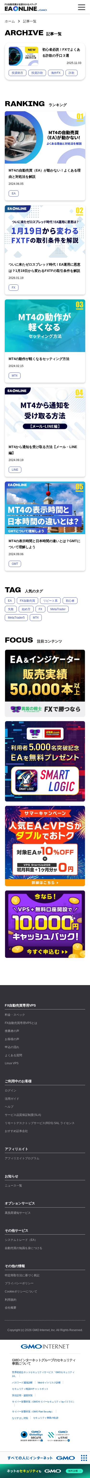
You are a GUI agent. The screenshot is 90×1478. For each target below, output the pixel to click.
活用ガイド (12, 1098)
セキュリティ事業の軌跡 (45, 1417)
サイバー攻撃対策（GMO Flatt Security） (33, 1411)
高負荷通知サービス (18, 1213)
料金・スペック (15, 1014)
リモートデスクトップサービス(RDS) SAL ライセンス (40, 1123)
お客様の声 (12, 1039)
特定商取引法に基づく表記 (22, 1275)
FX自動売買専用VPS (20, 1005)
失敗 (11, 609)
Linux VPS (11, 1063)
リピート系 (50, 600)
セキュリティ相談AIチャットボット (30, 1389)
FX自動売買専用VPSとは (21, 1023)
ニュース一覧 (13, 1185)
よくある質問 (13, 1055)
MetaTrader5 (16, 617)
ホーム (10, 21)
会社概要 (10, 1307)
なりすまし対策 (20, 1418)
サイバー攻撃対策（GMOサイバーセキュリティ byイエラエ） (43, 1401)
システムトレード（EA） (21, 1240)
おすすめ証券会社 (16, 1131)
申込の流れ (12, 1047)
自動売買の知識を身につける (23, 1248)
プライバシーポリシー (19, 1283)
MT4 (36, 617)
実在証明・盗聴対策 (22, 1395)
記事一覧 (29, 21)
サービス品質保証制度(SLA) (23, 1115)
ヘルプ (9, 1106)
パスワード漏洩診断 (22, 1382)
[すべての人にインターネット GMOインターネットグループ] (39, 1458)
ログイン (10, 1090)
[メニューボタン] (81, 7)
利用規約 (10, 1299)
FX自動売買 (27, 600)
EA (10, 600)
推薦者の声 (12, 1031)
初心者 (70, 600)
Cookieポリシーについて (21, 1291)
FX (40, 609)
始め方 (26, 609)
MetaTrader (58, 609)
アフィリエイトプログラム (22, 1158)
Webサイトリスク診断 (49, 1382)
